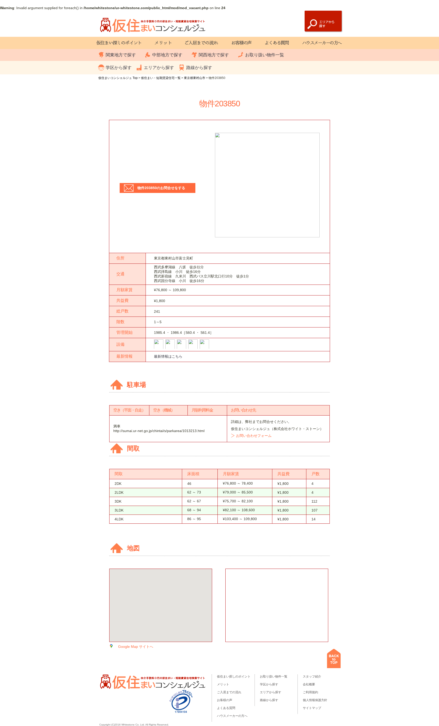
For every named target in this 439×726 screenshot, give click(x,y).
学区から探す (119, 67)
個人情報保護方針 (315, 700)
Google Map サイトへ (135, 647)
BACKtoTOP (334, 658)
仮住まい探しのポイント (233, 676)
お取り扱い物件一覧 (264, 55)
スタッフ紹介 (312, 676)
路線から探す (199, 67)
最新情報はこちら (168, 356)
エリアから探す (159, 67)
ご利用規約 (310, 692)
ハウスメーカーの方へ (232, 716)
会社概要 (309, 684)
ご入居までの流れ (229, 692)
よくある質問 (226, 708)
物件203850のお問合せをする (161, 188)
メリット (223, 684)
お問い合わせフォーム (254, 436)
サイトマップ (312, 708)
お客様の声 (224, 700)
